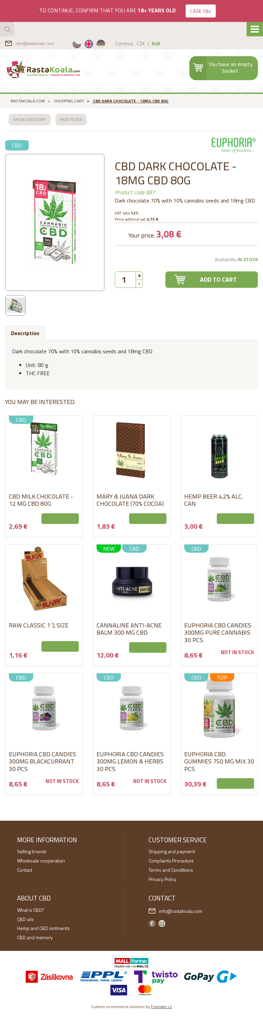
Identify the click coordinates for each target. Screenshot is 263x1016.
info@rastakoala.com (34, 43)
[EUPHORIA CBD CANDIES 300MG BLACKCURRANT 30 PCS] (44, 707)
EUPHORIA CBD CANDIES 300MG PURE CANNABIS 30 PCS (217, 633)
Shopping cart (69, 101)
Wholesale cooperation (41, 860)
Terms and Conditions (171, 869)
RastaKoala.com (44, 69)
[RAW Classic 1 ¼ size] (44, 578)
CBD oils (25, 919)
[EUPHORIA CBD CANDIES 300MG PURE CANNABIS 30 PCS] (219, 578)
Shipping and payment (172, 851)
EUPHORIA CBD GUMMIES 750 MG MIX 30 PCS (219, 761)
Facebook (152, 923)
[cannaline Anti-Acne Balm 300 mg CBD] (131, 578)
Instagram (162, 923)
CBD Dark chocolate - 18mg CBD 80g (130, 101)
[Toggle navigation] (255, 29)
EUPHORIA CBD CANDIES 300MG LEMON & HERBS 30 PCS (130, 761)
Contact (24, 869)
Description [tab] (25, 333)
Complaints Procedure (171, 860)
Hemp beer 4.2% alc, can (213, 500)
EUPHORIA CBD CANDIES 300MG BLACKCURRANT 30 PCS (42, 761)
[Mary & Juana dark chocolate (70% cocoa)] (131, 450)
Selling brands (32, 851)
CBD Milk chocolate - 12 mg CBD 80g (41, 500)
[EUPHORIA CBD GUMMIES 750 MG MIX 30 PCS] (219, 707)
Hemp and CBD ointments (43, 928)
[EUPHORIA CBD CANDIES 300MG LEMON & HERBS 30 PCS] (131, 707)
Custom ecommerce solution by (131, 1006)
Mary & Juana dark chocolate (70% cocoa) (130, 500)
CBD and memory (35, 937)
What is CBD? (30, 910)
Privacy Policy (162, 879)
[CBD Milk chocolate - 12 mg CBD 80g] (44, 450)
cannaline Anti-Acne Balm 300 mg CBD (129, 629)
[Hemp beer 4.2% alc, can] (219, 450)
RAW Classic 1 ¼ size (38, 625)
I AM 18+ (200, 11)
